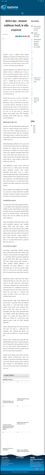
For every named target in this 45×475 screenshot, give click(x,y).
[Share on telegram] (21, 36)
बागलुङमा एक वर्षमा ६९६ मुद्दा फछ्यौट (36, 100)
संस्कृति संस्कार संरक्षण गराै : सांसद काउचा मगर (23, 423)
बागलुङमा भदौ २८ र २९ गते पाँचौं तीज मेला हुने (37, 80)
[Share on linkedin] (20, 36)
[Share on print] (27, 36)
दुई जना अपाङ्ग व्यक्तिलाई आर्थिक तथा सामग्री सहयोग (23, 450)
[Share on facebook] (16, 36)
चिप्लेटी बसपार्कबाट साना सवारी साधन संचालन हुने (8, 401)
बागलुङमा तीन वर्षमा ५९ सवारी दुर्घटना (8, 449)
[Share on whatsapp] (23, 36)
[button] (22, 13)
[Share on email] (25, 36)
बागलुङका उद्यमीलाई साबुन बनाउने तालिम (23, 399)
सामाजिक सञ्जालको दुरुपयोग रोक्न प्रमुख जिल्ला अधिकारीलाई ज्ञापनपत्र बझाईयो (8, 427)
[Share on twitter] (18, 36)
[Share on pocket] (29, 36)
